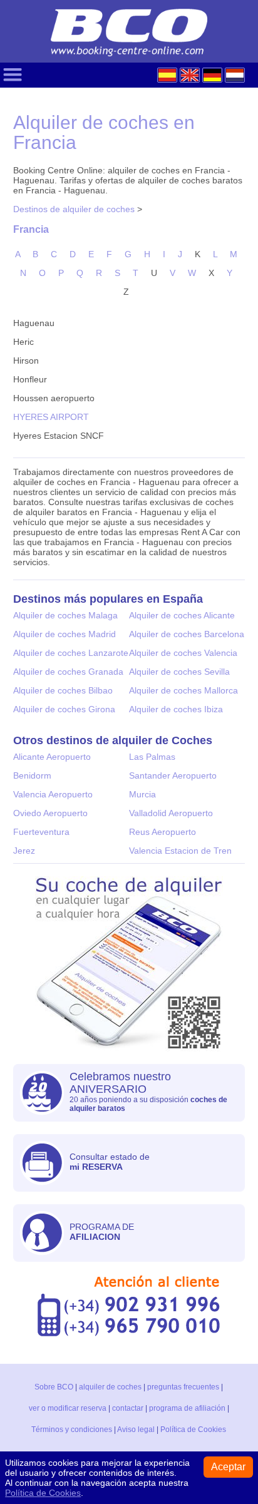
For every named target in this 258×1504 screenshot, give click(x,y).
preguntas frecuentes (183, 1387)
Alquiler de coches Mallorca (183, 690)
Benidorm (32, 775)
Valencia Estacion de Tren (180, 851)
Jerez (24, 851)
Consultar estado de (110, 1162)
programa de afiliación (187, 1408)
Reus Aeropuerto (162, 832)
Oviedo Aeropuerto (50, 813)
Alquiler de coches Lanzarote (70, 653)
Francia (31, 229)
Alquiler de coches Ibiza (176, 709)
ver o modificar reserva (67, 1408)
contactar (127, 1408)
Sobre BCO (53, 1387)
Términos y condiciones (71, 1429)
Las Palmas (152, 757)
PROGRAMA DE (102, 1232)
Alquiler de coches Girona (64, 709)
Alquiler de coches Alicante (182, 615)
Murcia (142, 794)
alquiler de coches (110, 1387)
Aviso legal (136, 1429)
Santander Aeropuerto (173, 775)
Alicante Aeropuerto (52, 757)
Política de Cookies (193, 1429)
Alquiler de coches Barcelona (186, 634)
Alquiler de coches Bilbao (63, 690)
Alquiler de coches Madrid (64, 634)
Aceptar (228, 1466)
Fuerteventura (41, 832)
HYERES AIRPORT (51, 417)
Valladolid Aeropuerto (171, 813)
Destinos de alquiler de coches (74, 209)
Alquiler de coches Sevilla (179, 672)
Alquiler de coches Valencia (183, 653)
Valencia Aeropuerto (53, 794)
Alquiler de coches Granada (68, 672)
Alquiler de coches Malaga (65, 615)
